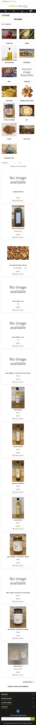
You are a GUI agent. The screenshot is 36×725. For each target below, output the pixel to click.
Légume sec (26, 62)
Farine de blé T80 (18, 192)
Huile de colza (18, 446)
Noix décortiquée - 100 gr (18, 265)
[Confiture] (9, 34)
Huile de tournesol (18, 483)
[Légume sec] (27, 53)
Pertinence (11, 163)
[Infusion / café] (9, 149)
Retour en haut (28, 682)
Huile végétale (9, 62)
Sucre (9, 139)
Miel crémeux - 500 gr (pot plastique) (18, 373)
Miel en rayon (18, 666)
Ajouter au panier (18, 200)
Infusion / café (9, 158)
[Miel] (9, 72)
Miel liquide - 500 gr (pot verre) (18, 629)
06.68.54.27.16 (12, 1)
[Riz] (27, 110)
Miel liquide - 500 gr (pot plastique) (18, 593)
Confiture (9, 43)
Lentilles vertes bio (18, 228)
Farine (27, 43)
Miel (9, 81)
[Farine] (27, 34)
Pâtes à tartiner (9, 120)
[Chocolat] (27, 130)
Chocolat (26, 139)
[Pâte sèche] (9, 91)
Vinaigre (27, 81)
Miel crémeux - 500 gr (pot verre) (18, 557)
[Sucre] (9, 130)
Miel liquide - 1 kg (18, 301)
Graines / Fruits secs (27, 101)
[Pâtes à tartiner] (9, 110)
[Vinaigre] (27, 72)
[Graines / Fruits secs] (27, 91)
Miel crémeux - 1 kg (18, 337)
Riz (27, 120)
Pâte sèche (9, 101)
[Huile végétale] (9, 53)
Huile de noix (18, 410)
